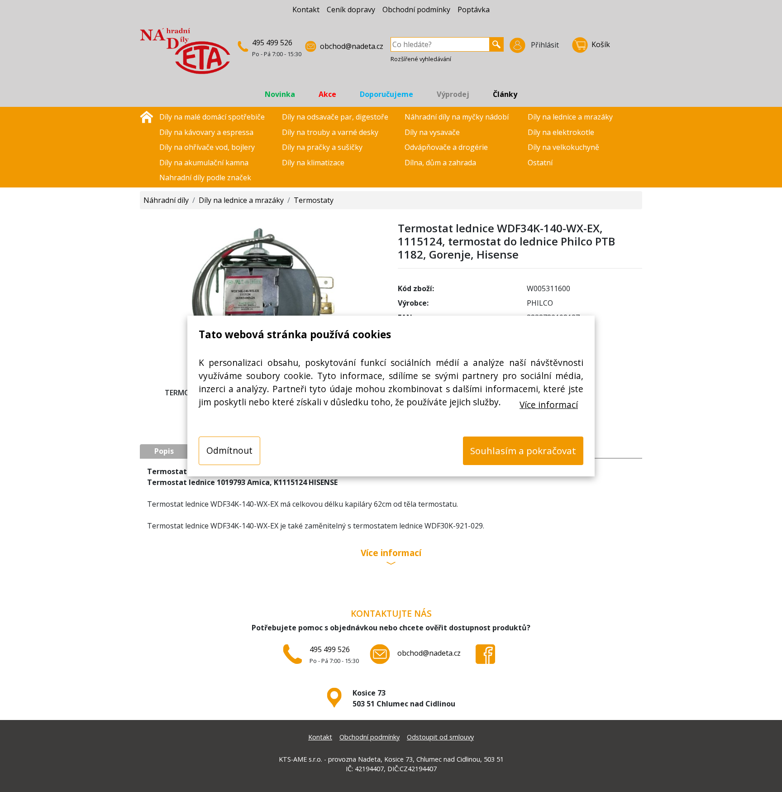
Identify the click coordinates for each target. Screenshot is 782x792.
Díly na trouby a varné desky (330, 132)
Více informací (549, 404)
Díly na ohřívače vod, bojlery (207, 147)
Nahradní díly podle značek (205, 177)
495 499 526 (272, 43)
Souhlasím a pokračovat (523, 450)
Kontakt (305, 9)
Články (505, 94)
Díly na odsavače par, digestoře (335, 117)
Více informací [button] (391, 553)
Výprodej (453, 94)
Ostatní (540, 163)
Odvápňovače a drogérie (446, 147)
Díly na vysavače (432, 132)
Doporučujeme (386, 94)
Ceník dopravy (351, 9)
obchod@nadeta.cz (351, 46)
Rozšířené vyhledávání (421, 59)
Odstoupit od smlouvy (440, 737)
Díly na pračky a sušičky (322, 147)
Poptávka (474, 9)
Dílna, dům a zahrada (440, 163)
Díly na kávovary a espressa (206, 132)
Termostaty (314, 200)
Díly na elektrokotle (561, 132)
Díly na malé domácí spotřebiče (212, 117)
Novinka (280, 94)
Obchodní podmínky (416, 9)
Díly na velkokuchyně (563, 147)
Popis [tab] (164, 451)
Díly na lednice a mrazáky (570, 117)
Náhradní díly (166, 200)
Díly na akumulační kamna (203, 163)
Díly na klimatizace (313, 163)
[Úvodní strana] (146, 116)
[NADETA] (185, 55)
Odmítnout (229, 450)
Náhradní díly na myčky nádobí (457, 117)
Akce (327, 94)
